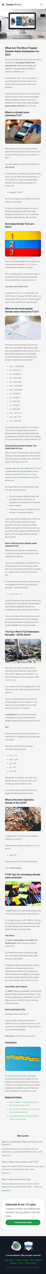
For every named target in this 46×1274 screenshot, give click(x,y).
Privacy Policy (30, 1263)
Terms (21, 1263)
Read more (6, 1155)
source (33, 846)
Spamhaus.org (10, 680)
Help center (9, 1260)
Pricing (18, 1260)
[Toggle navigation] (41, 4)
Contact (25, 1260)
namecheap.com (15, 594)
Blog (32, 1260)
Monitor (14, 4)
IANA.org (21, 293)
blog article (27, 474)
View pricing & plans (23, 1222)
